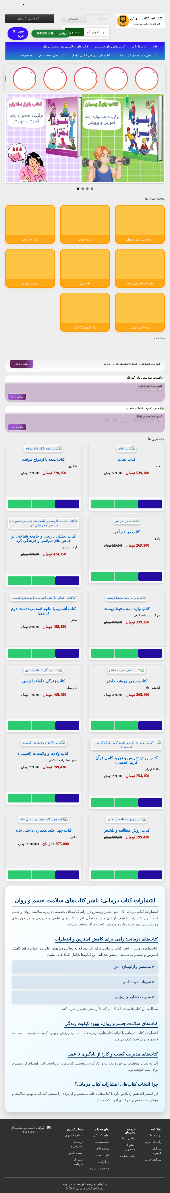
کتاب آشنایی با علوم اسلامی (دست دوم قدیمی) (43, 610)
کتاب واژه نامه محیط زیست (126, 608)
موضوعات (102, 1148)
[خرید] (150, 504)
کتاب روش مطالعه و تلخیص (126, 830)
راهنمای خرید (152, 1142)
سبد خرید (18, 33)
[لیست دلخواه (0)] (19, 4)
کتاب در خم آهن (126, 532)
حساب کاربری (74, 1135)
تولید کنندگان (101, 1135)
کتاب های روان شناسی (110, 46)
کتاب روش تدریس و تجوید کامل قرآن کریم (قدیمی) (126, 760)
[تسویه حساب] (9, 4)
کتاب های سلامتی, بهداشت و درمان (66, 46)
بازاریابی (103, 1161)
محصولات (26, 55)
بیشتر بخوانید (21, 363)
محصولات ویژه (99, 1168)
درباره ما (155, 1135)
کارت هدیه (102, 1155)
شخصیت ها (102, 1142)
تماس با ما (128, 1138)
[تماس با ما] (32, 4)
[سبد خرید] (14, 4)
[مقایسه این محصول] (103, 504)
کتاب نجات (126, 459)
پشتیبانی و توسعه (96, 1184)
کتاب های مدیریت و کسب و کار (137, 55)
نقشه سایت (127, 1156)
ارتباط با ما (138, 46)
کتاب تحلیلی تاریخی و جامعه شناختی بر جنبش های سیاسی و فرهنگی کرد (43, 538)
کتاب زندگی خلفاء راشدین (43, 681)
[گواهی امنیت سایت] (30, 1129)
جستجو (74, 18)
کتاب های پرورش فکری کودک (90, 55)
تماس (51, 33)
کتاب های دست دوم (52, 55)
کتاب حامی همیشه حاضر (126, 681)
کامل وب (69, 1184)
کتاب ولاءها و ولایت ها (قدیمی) (43, 753)
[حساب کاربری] (25, 4)
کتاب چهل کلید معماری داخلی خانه (43, 830)
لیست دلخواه (75, 1153)
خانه (155, 46)
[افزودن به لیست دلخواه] (127, 504)
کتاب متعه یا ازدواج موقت (43, 459)
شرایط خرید (153, 1159)
